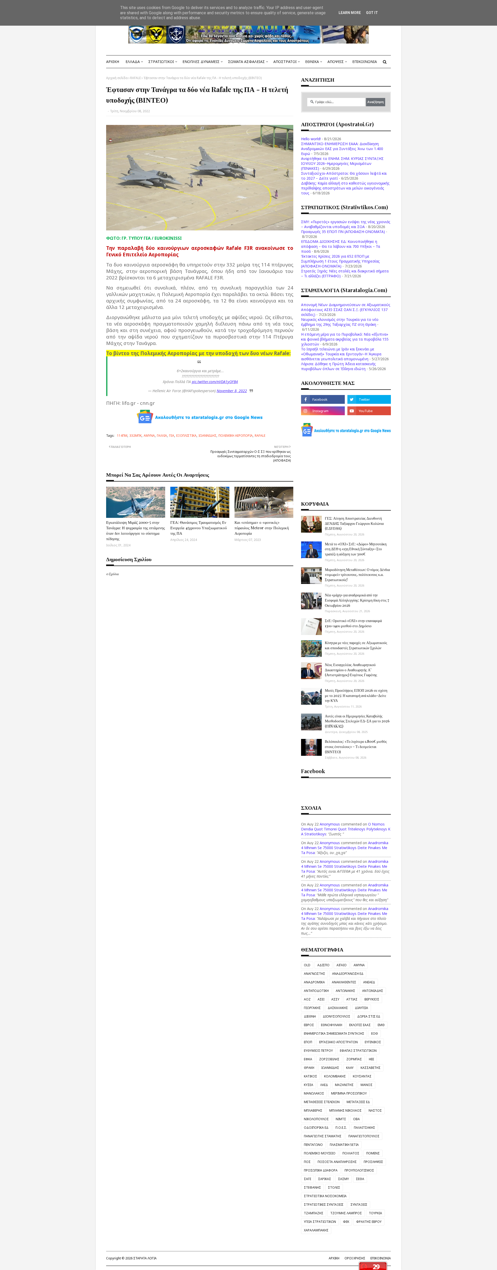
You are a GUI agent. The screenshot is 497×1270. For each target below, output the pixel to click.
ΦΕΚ (346, 1221)
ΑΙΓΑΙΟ (342, 965)
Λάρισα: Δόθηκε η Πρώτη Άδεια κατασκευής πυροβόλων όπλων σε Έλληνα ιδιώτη (338, 366)
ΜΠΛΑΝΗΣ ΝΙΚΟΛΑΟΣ (345, 1110)
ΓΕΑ (171, 435)
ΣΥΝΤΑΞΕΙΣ (358, 1204)
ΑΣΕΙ (321, 999)
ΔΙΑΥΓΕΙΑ (361, 1008)
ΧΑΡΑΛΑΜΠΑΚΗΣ (316, 1230)
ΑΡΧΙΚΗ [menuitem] (112, 61)
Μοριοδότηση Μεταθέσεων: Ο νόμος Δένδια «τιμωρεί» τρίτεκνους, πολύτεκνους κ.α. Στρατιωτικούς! (357, 574)
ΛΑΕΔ (324, 1085)
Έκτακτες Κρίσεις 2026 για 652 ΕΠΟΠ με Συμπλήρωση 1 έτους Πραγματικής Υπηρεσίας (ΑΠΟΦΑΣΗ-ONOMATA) (340, 261)
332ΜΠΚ (135, 435)
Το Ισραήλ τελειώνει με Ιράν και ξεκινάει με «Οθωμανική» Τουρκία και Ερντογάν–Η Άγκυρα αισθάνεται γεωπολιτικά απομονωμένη (341, 354)
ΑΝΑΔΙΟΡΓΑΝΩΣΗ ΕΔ (347, 973)
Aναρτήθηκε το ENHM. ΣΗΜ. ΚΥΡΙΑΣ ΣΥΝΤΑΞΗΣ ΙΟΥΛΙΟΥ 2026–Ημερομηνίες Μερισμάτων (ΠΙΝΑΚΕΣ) (342, 163)
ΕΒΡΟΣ (309, 1025)
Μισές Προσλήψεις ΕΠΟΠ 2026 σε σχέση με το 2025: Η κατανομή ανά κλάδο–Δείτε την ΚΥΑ (356, 695)
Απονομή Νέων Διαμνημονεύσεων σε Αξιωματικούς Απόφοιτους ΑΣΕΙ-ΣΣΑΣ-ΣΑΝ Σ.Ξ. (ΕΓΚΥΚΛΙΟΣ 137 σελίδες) (345, 309)
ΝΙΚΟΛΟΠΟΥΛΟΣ (316, 1119)
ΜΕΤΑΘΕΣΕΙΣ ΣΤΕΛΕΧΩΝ (322, 1102)
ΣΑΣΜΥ (343, 1179)
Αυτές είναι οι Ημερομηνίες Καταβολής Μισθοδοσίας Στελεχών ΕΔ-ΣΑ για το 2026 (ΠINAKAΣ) (357, 721)
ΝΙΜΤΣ (341, 1119)
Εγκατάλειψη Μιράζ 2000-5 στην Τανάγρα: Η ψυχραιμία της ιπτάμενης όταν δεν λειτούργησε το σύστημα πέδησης (135, 530)
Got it (372, 13)
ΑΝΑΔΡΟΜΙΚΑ (314, 982)
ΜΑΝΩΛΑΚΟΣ (314, 1093)
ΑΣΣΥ (335, 999)
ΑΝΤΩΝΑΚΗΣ (345, 991)
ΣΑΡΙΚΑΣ (324, 1179)
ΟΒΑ (356, 1119)
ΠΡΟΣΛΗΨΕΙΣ (373, 1162)
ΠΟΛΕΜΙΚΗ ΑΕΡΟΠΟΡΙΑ (235, 435)
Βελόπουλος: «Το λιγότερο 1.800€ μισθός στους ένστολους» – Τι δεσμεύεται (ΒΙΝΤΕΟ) (356, 746)
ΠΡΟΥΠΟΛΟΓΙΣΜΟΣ (359, 1170)
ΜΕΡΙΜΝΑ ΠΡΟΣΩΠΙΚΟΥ (349, 1093)
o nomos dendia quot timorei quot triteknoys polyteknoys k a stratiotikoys (345, 829)
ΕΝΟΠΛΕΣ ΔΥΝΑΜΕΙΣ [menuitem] (201, 61)
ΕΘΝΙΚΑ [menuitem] (312, 61)
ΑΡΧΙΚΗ (334, 1258)
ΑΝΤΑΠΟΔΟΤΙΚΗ (316, 991)
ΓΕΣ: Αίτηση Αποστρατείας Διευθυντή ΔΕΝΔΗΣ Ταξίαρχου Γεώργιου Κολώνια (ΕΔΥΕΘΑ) (354, 523)
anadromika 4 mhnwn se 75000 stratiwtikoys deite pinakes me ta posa (344, 847)
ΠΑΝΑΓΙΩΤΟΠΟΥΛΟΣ (363, 1136)
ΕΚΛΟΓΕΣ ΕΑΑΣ (360, 1025)
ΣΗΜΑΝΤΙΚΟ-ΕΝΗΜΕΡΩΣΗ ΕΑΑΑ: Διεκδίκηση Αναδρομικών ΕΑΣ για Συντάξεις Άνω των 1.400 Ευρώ (342, 148)
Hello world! (311, 138)
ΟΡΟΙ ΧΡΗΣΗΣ (355, 1258)
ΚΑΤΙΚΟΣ (310, 1076)
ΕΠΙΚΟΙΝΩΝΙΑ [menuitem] (364, 61)
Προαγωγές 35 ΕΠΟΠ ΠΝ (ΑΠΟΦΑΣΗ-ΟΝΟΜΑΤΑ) (343, 231)
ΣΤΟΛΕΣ (334, 1187)
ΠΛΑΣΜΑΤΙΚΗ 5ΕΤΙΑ (344, 1144)
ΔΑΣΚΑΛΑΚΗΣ (338, 1008)
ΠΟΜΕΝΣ (373, 1153)
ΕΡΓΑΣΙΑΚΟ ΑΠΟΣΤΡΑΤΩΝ (338, 1042)
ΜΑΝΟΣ (366, 1085)
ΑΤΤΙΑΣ (351, 999)
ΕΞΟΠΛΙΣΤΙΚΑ (186, 435)
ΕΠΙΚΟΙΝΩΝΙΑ (380, 1258)
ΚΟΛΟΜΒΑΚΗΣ (335, 1076)
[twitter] (369, 399)
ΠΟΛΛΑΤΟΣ (350, 1153)
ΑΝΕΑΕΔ (369, 982)
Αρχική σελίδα (117, 78)
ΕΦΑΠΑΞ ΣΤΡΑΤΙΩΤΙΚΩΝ (358, 1050)
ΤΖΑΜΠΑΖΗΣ (313, 1213)
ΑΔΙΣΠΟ (323, 965)
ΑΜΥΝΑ (149, 435)
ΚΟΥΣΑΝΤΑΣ (362, 1076)
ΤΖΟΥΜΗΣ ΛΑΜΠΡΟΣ (346, 1213)
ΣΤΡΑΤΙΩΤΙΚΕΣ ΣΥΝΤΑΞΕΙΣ (323, 1204)
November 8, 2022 (232, 390)
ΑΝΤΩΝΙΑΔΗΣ (372, 991)
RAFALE (135, 78)
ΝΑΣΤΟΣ (375, 1110)
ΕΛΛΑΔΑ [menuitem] (133, 61)
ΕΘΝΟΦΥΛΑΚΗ (331, 1025)
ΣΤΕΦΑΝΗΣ (312, 1187)
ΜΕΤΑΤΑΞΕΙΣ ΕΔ (358, 1102)
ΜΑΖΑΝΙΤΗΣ (344, 1085)
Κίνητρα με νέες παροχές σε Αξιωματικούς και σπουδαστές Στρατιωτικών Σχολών (356, 645)
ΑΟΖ (307, 999)
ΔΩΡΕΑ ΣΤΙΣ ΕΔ (368, 1016)
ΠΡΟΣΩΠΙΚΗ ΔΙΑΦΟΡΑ (321, 1170)
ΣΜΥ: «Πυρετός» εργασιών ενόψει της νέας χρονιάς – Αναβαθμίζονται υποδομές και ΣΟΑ (345, 224)
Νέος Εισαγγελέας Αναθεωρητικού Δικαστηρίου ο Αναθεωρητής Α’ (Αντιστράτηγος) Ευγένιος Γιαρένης (351, 669)
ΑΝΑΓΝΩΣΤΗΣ (314, 973)
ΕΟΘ (374, 1033)
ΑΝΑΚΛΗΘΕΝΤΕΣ (344, 982)
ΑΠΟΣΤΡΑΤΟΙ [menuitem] (285, 61)
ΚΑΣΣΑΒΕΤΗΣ (371, 1068)
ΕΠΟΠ (308, 1042)
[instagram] (323, 410)
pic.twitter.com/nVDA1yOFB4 (215, 381)
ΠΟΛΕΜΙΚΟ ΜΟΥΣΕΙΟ (319, 1153)
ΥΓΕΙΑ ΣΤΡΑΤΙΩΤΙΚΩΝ (320, 1221)
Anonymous (330, 824)
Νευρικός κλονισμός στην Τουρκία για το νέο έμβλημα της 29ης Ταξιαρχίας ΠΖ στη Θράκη (339, 322)
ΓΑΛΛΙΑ (162, 435)
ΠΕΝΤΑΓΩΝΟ (313, 1144)
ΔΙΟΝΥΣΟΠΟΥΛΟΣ (336, 1016)
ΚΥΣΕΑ (308, 1085)
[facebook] (323, 399)
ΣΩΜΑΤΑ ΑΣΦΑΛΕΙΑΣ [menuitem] (246, 61)
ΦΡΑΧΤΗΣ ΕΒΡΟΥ (369, 1221)
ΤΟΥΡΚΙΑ (375, 1213)
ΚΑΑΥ (350, 1068)
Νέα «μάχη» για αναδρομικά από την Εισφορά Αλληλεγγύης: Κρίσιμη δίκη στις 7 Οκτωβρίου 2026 (357, 600)
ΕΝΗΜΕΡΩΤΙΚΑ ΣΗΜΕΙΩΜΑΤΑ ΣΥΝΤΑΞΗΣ (334, 1033)
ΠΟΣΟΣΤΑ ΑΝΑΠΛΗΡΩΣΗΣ (337, 1162)
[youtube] (369, 410)
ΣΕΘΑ (360, 1179)
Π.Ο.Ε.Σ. (341, 1127)
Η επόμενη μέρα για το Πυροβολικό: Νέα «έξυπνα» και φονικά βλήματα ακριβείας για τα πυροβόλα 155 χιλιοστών (345, 339)
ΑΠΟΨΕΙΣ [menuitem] (335, 61)
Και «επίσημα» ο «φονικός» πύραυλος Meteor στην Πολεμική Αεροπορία (262, 528)
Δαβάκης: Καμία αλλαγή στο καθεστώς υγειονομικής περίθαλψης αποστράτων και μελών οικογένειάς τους (345, 188)
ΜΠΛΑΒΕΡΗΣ (313, 1110)
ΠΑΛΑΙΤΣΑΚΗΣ (364, 1127)
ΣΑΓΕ (307, 1179)
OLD (307, 965)
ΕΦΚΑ (308, 1059)
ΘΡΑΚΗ (309, 1068)
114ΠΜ (122, 435)
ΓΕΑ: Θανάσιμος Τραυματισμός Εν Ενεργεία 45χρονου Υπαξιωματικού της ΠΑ (198, 528)
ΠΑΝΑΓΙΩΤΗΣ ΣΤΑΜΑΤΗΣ (322, 1136)
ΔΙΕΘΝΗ (310, 1016)
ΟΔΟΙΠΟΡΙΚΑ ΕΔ (316, 1127)
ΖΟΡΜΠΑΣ (354, 1059)
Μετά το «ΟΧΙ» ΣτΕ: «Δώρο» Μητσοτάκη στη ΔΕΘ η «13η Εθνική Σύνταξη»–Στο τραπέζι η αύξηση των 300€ (355, 548)
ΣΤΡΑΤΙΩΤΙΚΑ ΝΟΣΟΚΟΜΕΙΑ (325, 1196)
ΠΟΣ (307, 1162)
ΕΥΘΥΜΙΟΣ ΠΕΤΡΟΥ (318, 1050)
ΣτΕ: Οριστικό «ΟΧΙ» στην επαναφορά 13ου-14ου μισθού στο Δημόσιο (353, 623)
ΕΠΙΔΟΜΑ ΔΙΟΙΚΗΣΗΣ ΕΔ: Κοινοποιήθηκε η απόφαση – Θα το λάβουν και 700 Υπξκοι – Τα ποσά (340, 246)
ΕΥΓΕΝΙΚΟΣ (373, 1042)
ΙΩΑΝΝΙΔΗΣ (207, 435)
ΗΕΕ (371, 1059)
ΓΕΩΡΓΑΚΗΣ (312, 1008)
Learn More (350, 13)
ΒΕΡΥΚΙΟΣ (371, 999)
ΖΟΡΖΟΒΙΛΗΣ (329, 1059)
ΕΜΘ (381, 1025)
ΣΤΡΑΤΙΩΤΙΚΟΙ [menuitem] (161, 61)
